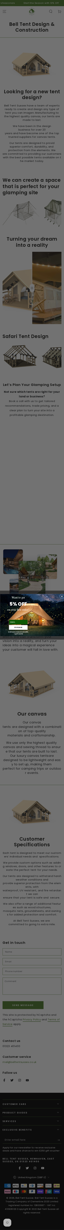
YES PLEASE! (18, 627)
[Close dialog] (62, 596)
